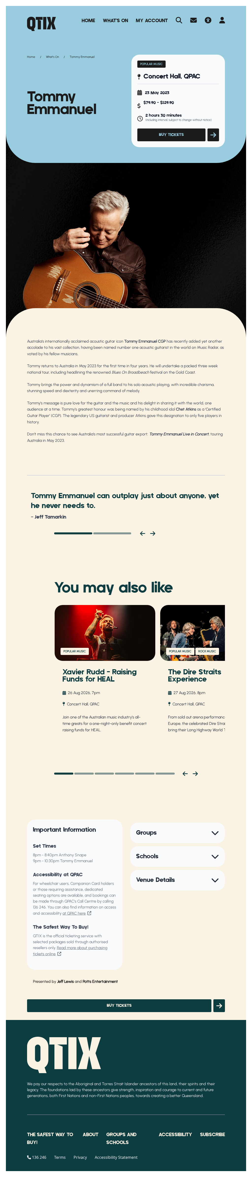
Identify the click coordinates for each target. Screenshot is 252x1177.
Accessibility (175, 1135)
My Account (152, 21)
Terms (60, 1157)
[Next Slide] (195, 774)
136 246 (39, 907)
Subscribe (212, 1135)
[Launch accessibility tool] (208, 20)
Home (88, 21)
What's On (115, 21)
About (90, 1135)
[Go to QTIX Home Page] (41, 24)
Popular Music (151, 64)
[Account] (222, 20)
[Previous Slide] (185, 774)
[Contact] (193, 20)
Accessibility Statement (116, 1157)
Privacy (80, 1157)
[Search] (179, 20)
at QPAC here (74, 913)
